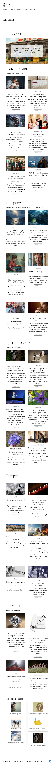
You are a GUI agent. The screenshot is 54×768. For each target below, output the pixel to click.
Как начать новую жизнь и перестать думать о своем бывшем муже (38, 370)
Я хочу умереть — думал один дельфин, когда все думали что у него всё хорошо (15, 233)
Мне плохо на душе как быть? (38, 272)
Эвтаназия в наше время (15, 582)
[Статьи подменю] (27, 9)
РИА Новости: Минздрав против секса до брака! (38, 174)
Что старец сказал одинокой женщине (16, 453)
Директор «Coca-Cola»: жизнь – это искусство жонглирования (16, 178)
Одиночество (16, 363)
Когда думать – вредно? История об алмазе (16, 634)
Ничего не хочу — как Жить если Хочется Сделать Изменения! (15, 280)
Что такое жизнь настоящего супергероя (15, 133)
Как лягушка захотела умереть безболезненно (38, 231)
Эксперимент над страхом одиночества (38, 411)
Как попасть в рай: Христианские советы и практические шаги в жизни (38, 544)
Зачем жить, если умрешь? (38, 584)
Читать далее (16, 110)
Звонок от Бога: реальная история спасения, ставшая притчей (38, 640)
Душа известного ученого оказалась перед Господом (16, 679)
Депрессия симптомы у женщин (38, 319)
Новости (35, 131)
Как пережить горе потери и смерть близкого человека (38, 502)
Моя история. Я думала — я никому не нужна (38, 449)
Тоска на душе (15, 318)
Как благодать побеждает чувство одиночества (16, 410)
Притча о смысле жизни (38, 678)
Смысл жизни (16, 91)
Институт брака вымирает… (38, 135)
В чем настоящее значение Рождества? (38, 95)
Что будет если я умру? (16, 500)
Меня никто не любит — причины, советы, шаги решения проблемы (15, 368)
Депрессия (12, 227)
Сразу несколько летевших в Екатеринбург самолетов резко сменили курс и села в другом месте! (27, 50)
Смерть (15, 496)
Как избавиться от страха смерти (16, 538)
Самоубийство (18, 227)
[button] (18, 63)
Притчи (15, 630)
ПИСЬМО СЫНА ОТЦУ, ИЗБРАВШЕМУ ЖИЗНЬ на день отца (16, 96)
